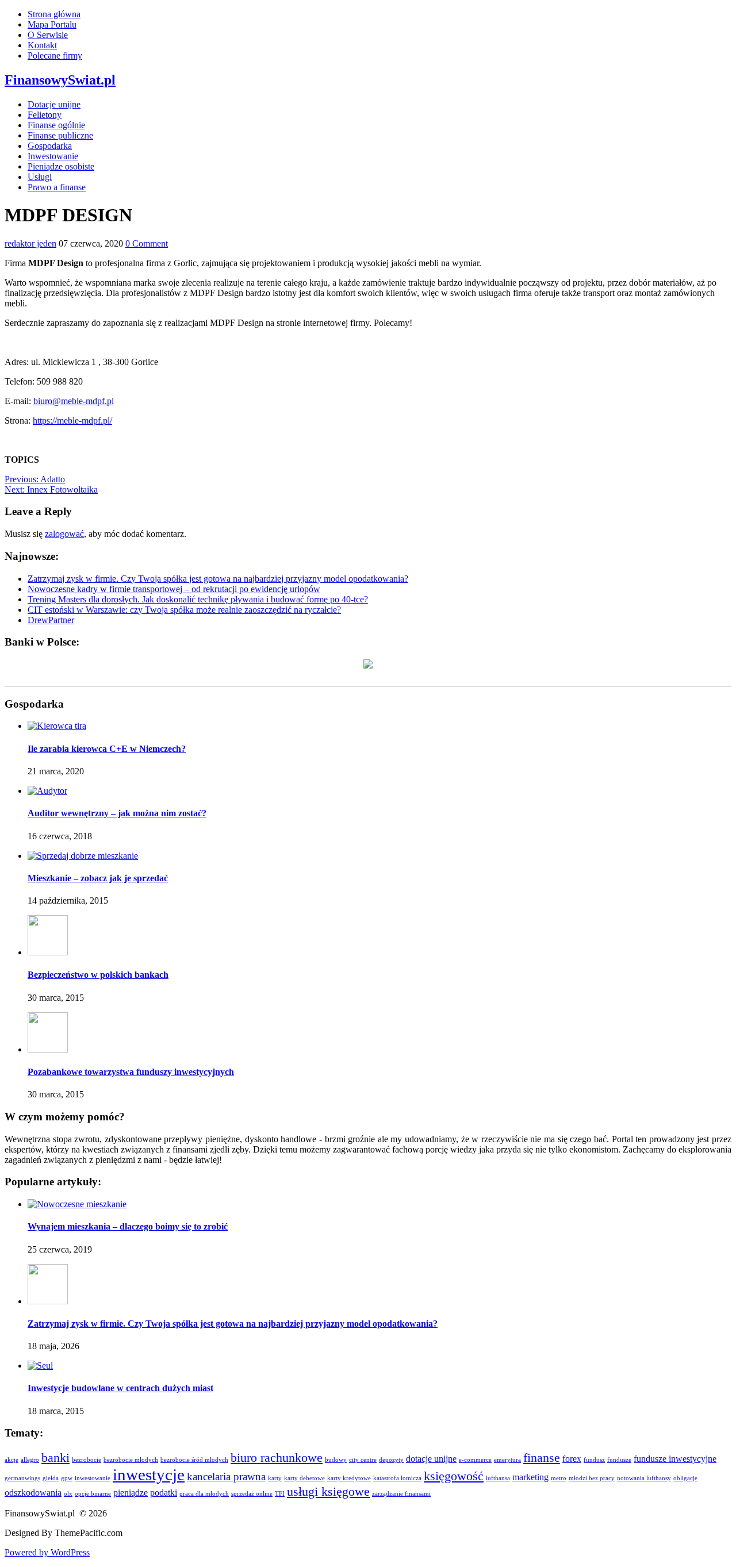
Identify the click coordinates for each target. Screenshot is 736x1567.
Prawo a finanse (57, 187)
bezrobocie (86, 1460)
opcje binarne (93, 1494)
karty (275, 1478)
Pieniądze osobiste (61, 166)
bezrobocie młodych (130, 1460)
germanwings (22, 1478)
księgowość (454, 1476)
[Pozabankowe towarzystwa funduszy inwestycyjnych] (48, 1049)
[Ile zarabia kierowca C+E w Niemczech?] (57, 726)
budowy (336, 1460)
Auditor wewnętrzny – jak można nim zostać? (117, 813)
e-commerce (475, 1460)
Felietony (45, 115)
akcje (11, 1460)
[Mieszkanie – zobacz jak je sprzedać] (83, 856)
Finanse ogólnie (56, 125)
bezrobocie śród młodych (194, 1460)
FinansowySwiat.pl (60, 79)
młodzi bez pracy (592, 1478)
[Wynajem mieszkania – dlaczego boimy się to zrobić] (77, 1204)
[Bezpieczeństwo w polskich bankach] (48, 952)
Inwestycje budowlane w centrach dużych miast (120, 1388)
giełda (51, 1478)
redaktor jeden (30, 243)
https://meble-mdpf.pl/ (72, 420)
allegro (30, 1460)
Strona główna (54, 14)
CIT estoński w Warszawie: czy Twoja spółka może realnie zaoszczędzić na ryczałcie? (184, 609)
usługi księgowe (328, 1491)
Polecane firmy (55, 55)
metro (558, 1478)
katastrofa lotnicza (397, 1478)
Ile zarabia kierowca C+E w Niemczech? (107, 749)
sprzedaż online (252, 1494)
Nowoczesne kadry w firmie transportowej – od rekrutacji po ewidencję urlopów (174, 589)
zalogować (64, 534)
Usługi (40, 177)
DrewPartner (51, 620)
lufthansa (498, 1478)
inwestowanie (92, 1478)
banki (55, 1457)
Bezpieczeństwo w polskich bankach (98, 975)
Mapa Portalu (52, 24)
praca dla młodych (204, 1494)
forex (571, 1459)
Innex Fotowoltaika (51, 489)
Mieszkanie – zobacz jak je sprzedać (98, 878)
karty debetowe (304, 1478)
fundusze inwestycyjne (675, 1459)
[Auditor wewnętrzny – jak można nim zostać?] (47, 791)
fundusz (594, 1460)
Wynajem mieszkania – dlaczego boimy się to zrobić (128, 1226)
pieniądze (130, 1492)
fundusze (619, 1460)
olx (68, 1494)
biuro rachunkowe (277, 1457)
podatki (163, 1492)
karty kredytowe (349, 1478)
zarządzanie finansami (401, 1494)
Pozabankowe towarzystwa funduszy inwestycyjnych (131, 1072)
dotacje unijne (431, 1459)
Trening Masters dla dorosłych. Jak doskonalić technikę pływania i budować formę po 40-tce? (198, 599)
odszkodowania (33, 1492)
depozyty (391, 1460)
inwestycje (149, 1474)
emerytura (507, 1460)
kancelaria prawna (226, 1476)
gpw (66, 1478)
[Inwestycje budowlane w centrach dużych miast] (40, 1365)
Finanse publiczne (60, 135)
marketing (530, 1477)
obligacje (685, 1478)
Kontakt (42, 45)
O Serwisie (48, 35)
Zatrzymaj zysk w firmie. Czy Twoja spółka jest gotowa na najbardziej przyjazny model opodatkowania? (218, 578)
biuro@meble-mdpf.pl (73, 401)
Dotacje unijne (54, 104)
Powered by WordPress (47, 1552)
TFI (280, 1494)
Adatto (35, 479)
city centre (363, 1460)
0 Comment (146, 243)
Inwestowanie (53, 156)
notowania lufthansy (644, 1478)
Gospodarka (50, 146)
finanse (541, 1457)
